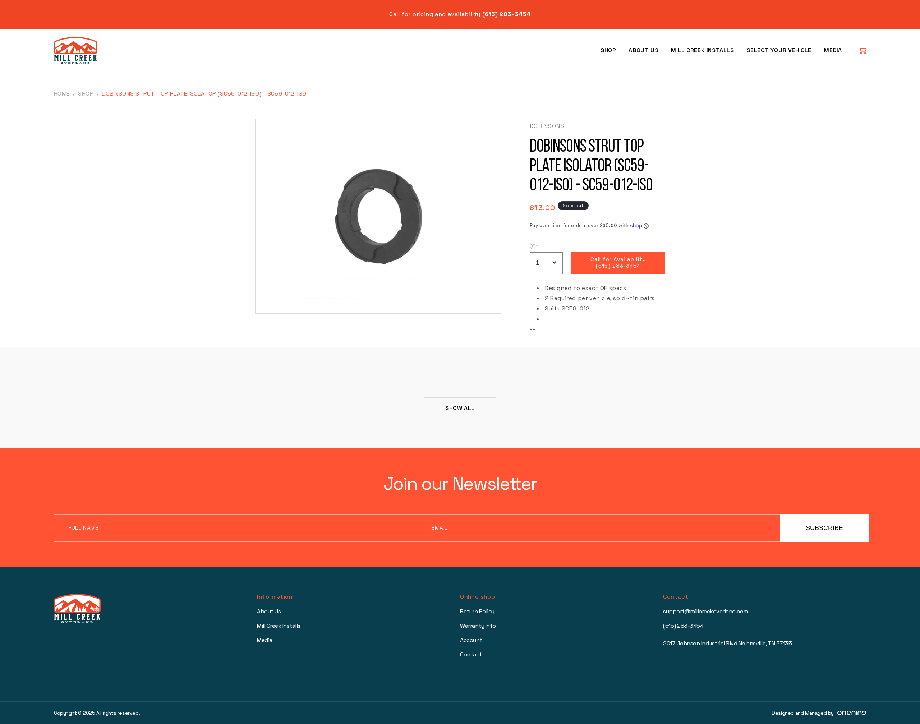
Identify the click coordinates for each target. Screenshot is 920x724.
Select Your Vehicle (779, 50)
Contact (471, 654)
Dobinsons (547, 126)
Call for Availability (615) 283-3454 (618, 262)
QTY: (535, 246)
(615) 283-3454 (683, 626)
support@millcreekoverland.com (705, 611)
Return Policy (477, 611)
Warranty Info (478, 626)
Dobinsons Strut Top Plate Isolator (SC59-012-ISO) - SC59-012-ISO (204, 93)
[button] (862, 50)
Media (833, 50)
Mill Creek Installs (702, 50)
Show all (460, 408)
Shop (608, 50)
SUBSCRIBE (824, 527)
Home (62, 93)
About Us (643, 50)
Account (471, 640)
